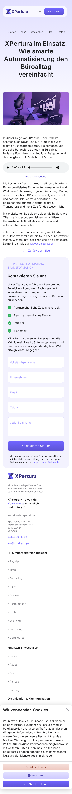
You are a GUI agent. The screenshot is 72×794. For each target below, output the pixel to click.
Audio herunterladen (36, 176)
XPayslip (13, 561)
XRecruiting (15, 629)
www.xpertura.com (42, 243)
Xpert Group (16, 503)
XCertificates (16, 637)
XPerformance (17, 603)
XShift (12, 586)
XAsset (12, 664)
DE (39, 11)
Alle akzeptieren (38, 784)
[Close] (67, 709)
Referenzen (37, 31)
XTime (12, 569)
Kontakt (61, 31)
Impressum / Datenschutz (48, 462)
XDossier (13, 595)
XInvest (12, 656)
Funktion (11, 31)
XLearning (14, 620)
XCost (12, 673)
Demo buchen (53, 11)
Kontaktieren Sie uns (36, 446)
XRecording (15, 578)
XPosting (13, 690)
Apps (23, 31)
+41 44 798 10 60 (17, 537)
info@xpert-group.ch (19, 543)
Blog (50, 31)
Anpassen (38, 775)
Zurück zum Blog (39, 250)
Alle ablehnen (38, 767)
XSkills (12, 612)
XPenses (13, 681)
